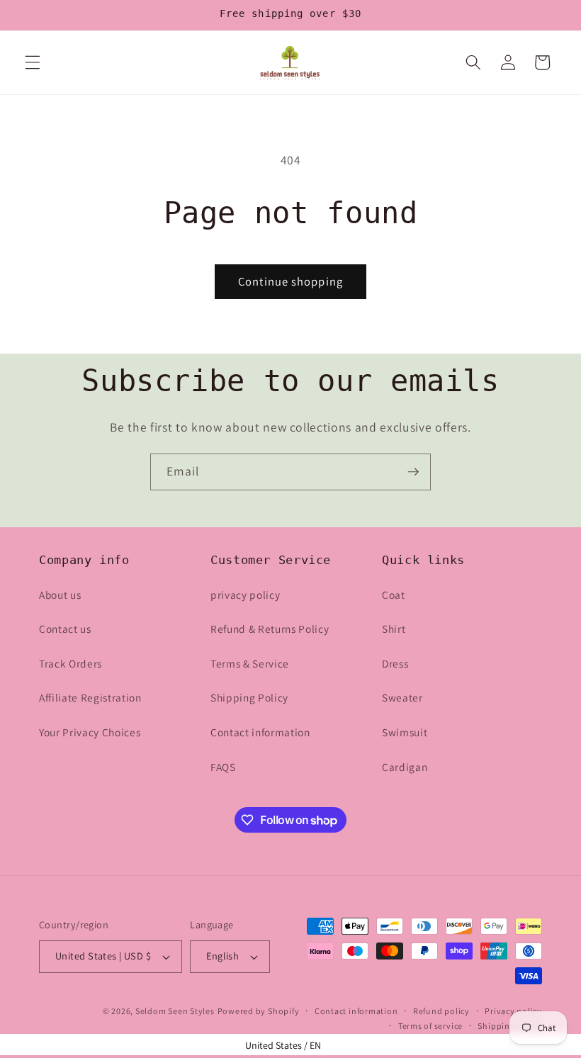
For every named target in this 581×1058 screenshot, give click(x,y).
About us (60, 594)
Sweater (402, 697)
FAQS (223, 767)
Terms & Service (249, 663)
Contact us (65, 628)
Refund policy (441, 1011)
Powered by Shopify (259, 1011)
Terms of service (430, 1025)
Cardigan (404, 767)
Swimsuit (404, 732)
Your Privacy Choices (89, 732)
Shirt (393, 628)
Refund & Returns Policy (269, 628)
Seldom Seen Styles (175, 1011)
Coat (393, 594)
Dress (395, 663)
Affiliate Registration (90, 697)
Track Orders (70, 663)
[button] (33, 62)
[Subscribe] (413, 472)
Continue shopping (290, 281)
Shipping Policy (249, 697)
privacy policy (245, 594)
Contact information (260, 732)
